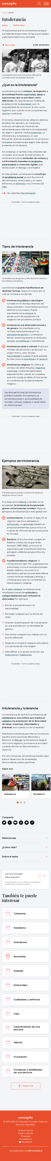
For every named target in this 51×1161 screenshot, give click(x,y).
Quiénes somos (25, 1130)
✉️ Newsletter (25, 1142)
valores (6, 113)
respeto (6, 721)
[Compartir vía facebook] (10, 822)
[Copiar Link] (32, 822)
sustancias (36, 132)
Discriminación (28, 193)
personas (30, 94)
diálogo (18, 740)
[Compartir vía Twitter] (4, 822)
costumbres (11, 655)
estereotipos (9, 164)
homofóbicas (22, 341)
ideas (40, 94)
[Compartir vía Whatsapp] (26, 822)
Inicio (4, 13)
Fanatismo (39, 794)
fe (22, 377)
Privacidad (25, 1136)
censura (29, 313)
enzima (8, 142)
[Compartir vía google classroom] (21, 822)
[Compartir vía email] (15, 822)
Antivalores (10, 794)
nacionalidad (13, 356)
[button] (18, 802)
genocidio (28, 524)
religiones (40, 368)
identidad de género (18, 334)
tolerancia (7, 718)
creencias (12, 371)
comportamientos (12, 595)
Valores (11, 13)
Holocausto (13, 524)
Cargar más (28, 1086)
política (24, 300)
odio (4, 186)
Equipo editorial (25, 1133)
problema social (14, 177)
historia (22, 502)
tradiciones (26, 655)
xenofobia (29, 359)
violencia (20, 183)
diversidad (25, 104)
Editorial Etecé (34, 1151)
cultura (26, 356)
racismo (43, 359)
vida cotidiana (15, 589)
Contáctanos (25, 1139)
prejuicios (37, 161)
